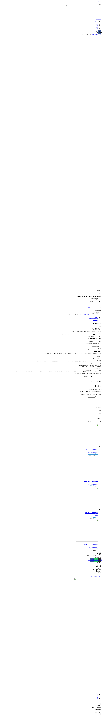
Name (99, 410)
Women (99, 314)
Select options (91, 452)
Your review (98, 407)
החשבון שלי (97, 709)
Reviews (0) (95, 320)
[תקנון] (51, 568)
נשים (97, 23)
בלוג (97, 28)
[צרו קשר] (51, 565)
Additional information (93, 318)
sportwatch (98, 1)
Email (99, 413)
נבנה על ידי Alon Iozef (96, 576)
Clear (89, 307)
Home (93, 34)
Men (89, 314)
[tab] (49, 317)
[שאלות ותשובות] (51, 564)
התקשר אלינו (96, 707)
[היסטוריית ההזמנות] (51, 572)
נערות (97, 25)
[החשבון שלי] (51, 571)
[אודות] (51, 554)
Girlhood (85, 314)
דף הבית (96, 21)
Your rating (98, 396)
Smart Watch (98, 34)
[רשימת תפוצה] (51, 574)
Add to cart (98, 310)
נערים (97, 27)
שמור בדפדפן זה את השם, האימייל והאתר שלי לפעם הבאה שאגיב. (84, 416)
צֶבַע (100, 307)
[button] (96, 312)
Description (95, 317)
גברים (97, 24)
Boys (81, 314)
